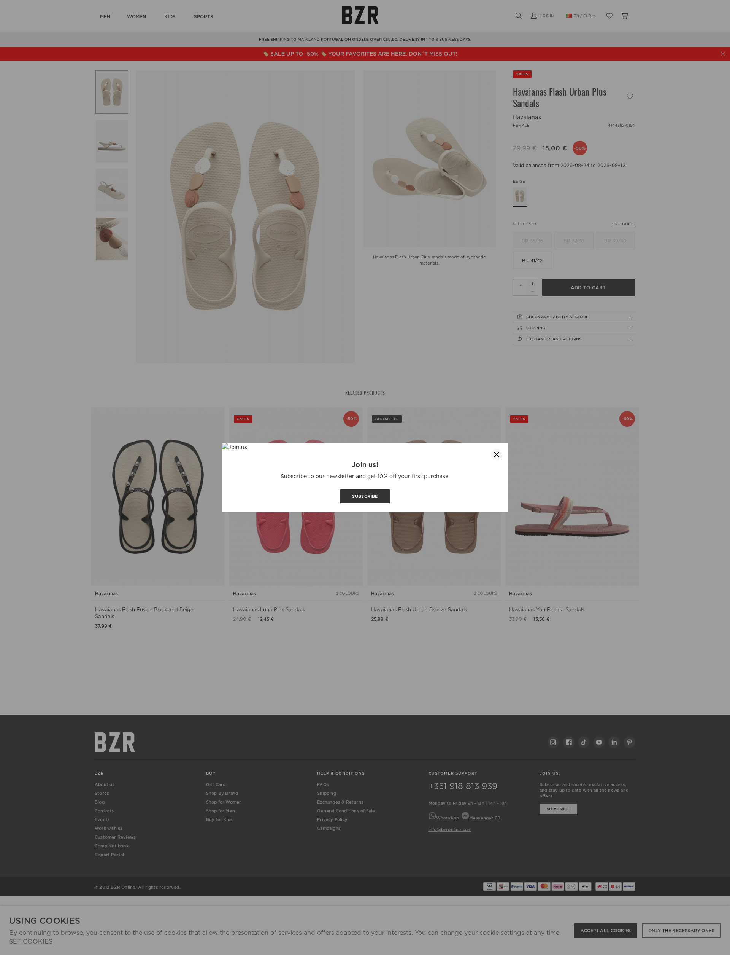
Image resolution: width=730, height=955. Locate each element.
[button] (496, 454)
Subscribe (365, 496)
